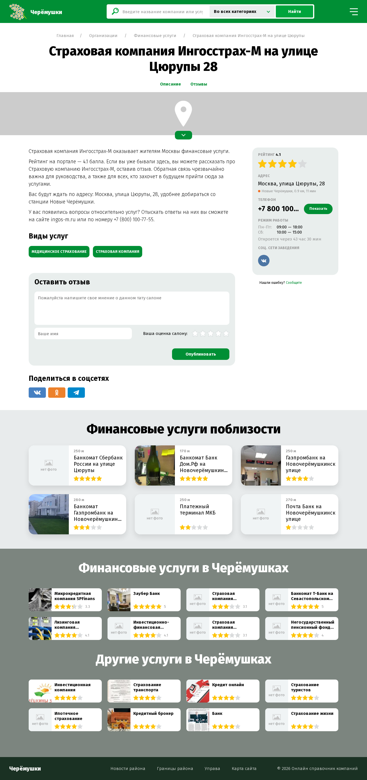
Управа (212, 768)
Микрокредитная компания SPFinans (74, 596)
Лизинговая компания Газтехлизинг (68, 625)
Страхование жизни (312, 713)
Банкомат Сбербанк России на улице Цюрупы (98, 464)
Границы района (175, 768)
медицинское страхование (59, 251)
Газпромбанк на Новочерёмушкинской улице (310, 464)
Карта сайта (244, 768)
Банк (217, 713)
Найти (294, 11)
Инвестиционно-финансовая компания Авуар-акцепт (151, 625)
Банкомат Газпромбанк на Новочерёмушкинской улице (98, 512)
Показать (318, 208)
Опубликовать (201, 354)
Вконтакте (264, 260)
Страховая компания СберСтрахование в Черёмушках (233, 625)
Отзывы (198, 84)
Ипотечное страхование (68, 716)
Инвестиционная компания (72, 687)
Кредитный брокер (153, 713)
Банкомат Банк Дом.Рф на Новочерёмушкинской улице (204, 464)
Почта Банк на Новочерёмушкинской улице (310, 512)
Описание (170, 84)
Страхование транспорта (147, 687)
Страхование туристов (305, 687)
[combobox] (242, 11)
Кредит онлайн (228, 684)
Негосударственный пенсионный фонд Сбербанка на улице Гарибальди (312, 625)
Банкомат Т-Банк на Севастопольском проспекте (312, 596)
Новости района (127, 768)
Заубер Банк (146, 593)
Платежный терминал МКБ (198, 509)
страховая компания (117, 251)
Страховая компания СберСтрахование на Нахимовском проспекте (231, 596)
